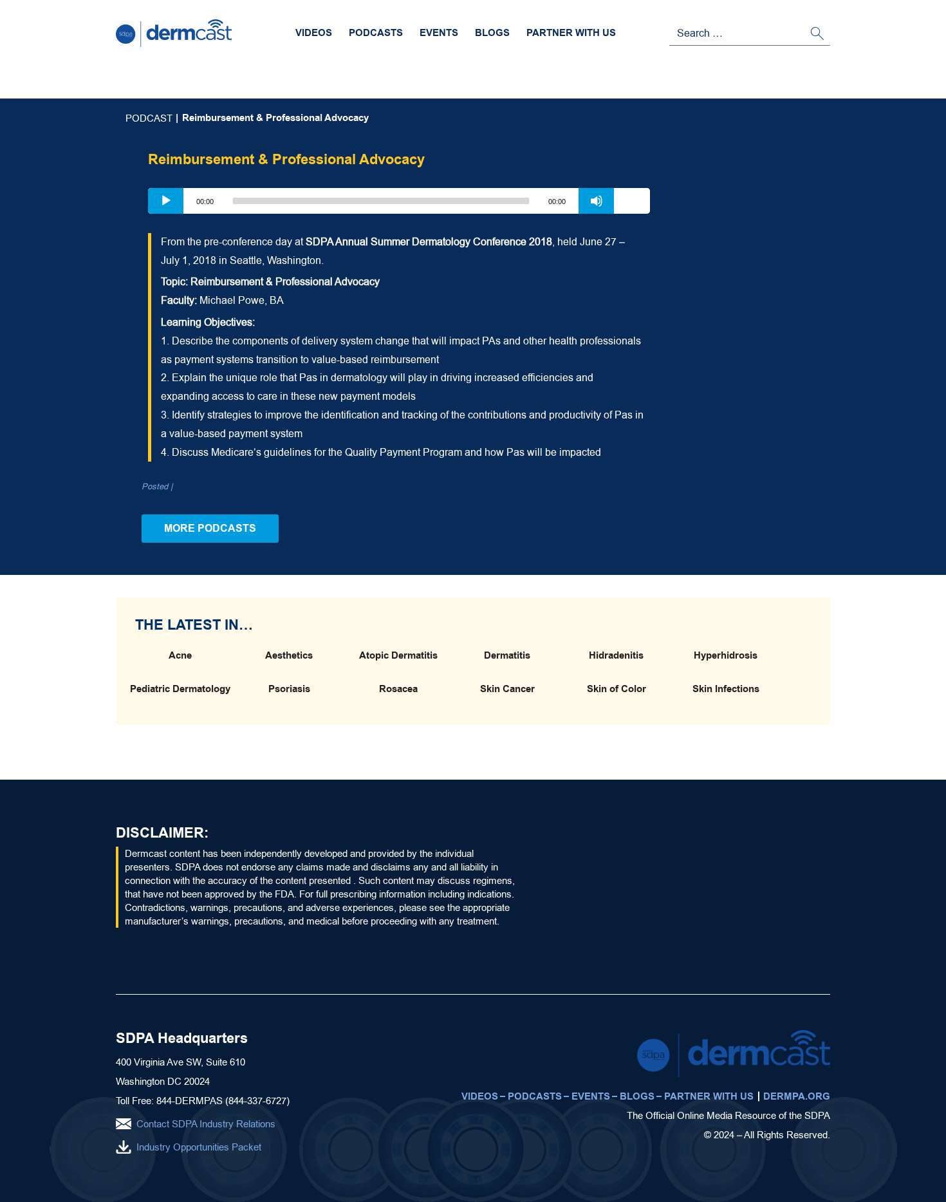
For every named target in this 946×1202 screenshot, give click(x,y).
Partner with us (571, 33)
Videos (313, 33)
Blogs (492, 33)
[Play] (166, 200)
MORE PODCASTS (210, 528)
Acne (180, 655)
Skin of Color (616, 689)
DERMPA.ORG (796, 1096)
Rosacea (398, 689)
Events (439, 33)
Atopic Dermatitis (398, 655)
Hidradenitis (616, 655)
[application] (399, 201)
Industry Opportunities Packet (198, 1147)
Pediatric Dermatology (180, 689)
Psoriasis (289, 689)
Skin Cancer (507, 689)
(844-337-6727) (257, 1100)
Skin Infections (725, 689)
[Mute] (596, 200)
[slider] (632, 199)
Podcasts (376, 33)
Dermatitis (507, 655)
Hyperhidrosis (725, 655)
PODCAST (148, 118)
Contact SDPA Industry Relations (205, 1124)
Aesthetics (289, 655)
